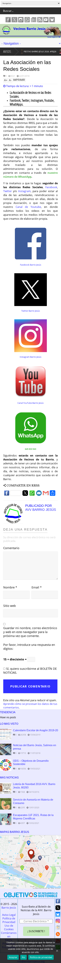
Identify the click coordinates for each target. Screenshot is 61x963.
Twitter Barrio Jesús (30, 310)
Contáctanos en (9, 934)
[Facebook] (12, 494)
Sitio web (9, 606)
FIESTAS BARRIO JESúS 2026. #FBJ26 (37, 51)
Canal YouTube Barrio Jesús (30, 402)
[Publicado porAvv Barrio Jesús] (14, 522)
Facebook (51, 187)
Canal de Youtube (28, 207)
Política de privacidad (41, 957)
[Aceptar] (57, 950)
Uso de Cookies (9, 927)
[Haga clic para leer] (5, 734)
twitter (14, 19)
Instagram (24, 191)
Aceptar (13, 957)
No (23, 957)
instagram (20, 19)
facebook (8, 19)
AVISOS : (7, 51)
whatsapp (27, 19)
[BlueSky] (58, 915)
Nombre (10, 587)
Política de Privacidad (8, 920)
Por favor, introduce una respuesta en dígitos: (29, 647)
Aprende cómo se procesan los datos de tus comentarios (30, 705)
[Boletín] (58, 928)
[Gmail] (45, 494)
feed (39, 19)
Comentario (11, 548)
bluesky (52, 19)
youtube (45, 19)
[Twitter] (25, 494)
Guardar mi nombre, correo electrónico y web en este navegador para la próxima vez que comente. (30, 632)
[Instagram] (58, 922)
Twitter (7, 191)
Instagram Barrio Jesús (30, 356)
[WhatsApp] (32, 494)
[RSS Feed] (58, 935)
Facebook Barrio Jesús (30, 264)
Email (37, 587)
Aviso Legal (9, 915)
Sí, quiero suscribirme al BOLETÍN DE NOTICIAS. (30, 671)
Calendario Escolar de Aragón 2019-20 (35, 730)
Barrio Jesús (8, 907)
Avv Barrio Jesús (40, 509)
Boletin (33, 19)
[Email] (38, 494)
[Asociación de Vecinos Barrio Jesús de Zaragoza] (30, 36)
